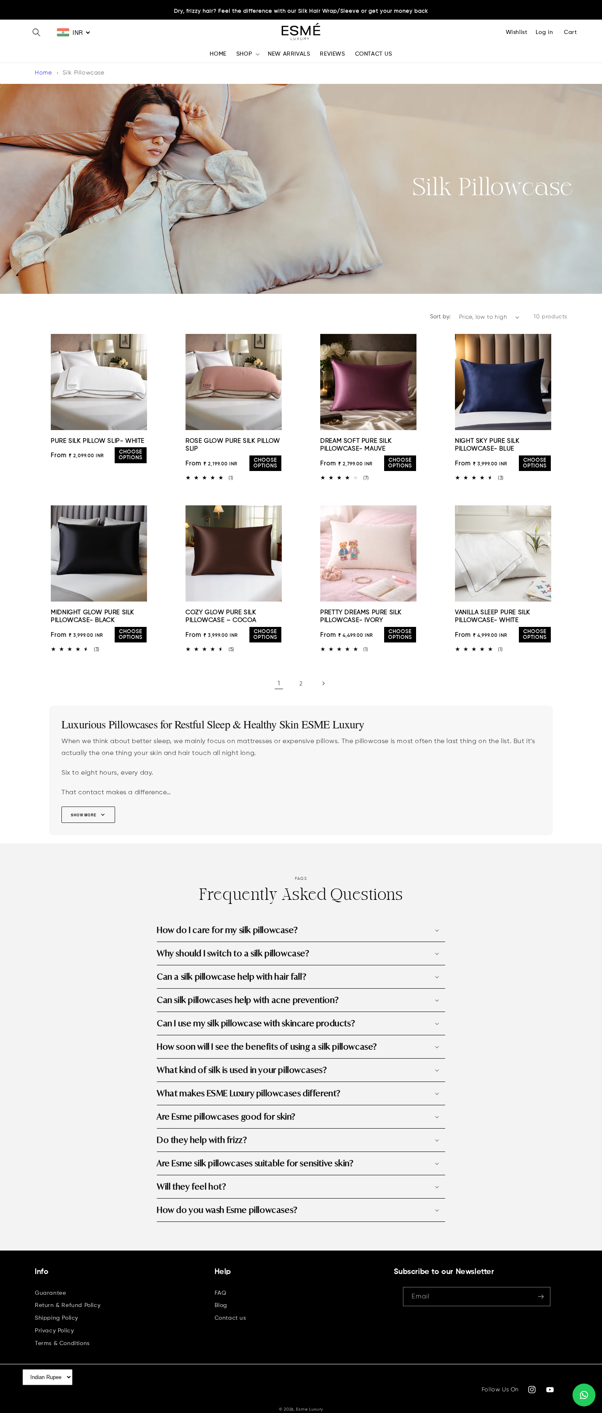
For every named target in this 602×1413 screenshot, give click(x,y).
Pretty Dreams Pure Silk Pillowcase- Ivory (361, 616)
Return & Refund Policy (67, 1305)
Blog (221, 1305)
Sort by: (440, 317)
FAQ (220, 1293)
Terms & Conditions (62, 1343)
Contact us (230, 1318)
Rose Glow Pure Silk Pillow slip (233, 445)
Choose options (131, 455)
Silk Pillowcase (83, 72)
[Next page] (323, 683)
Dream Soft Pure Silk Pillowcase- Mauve (356, 445)
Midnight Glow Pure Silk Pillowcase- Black (92, 616)
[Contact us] (584, 1395)
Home (43, 72)
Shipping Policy (56, 1318)
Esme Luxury (309, 1409)
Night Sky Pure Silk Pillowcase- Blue (487, 445)
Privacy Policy (54, 1331)
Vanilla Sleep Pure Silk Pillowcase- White (492, 616)
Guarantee (50, 1293)
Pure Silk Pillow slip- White (98, 441)
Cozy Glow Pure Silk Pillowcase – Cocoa (221, 616)
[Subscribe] (541, 1296)
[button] (36, 32)
